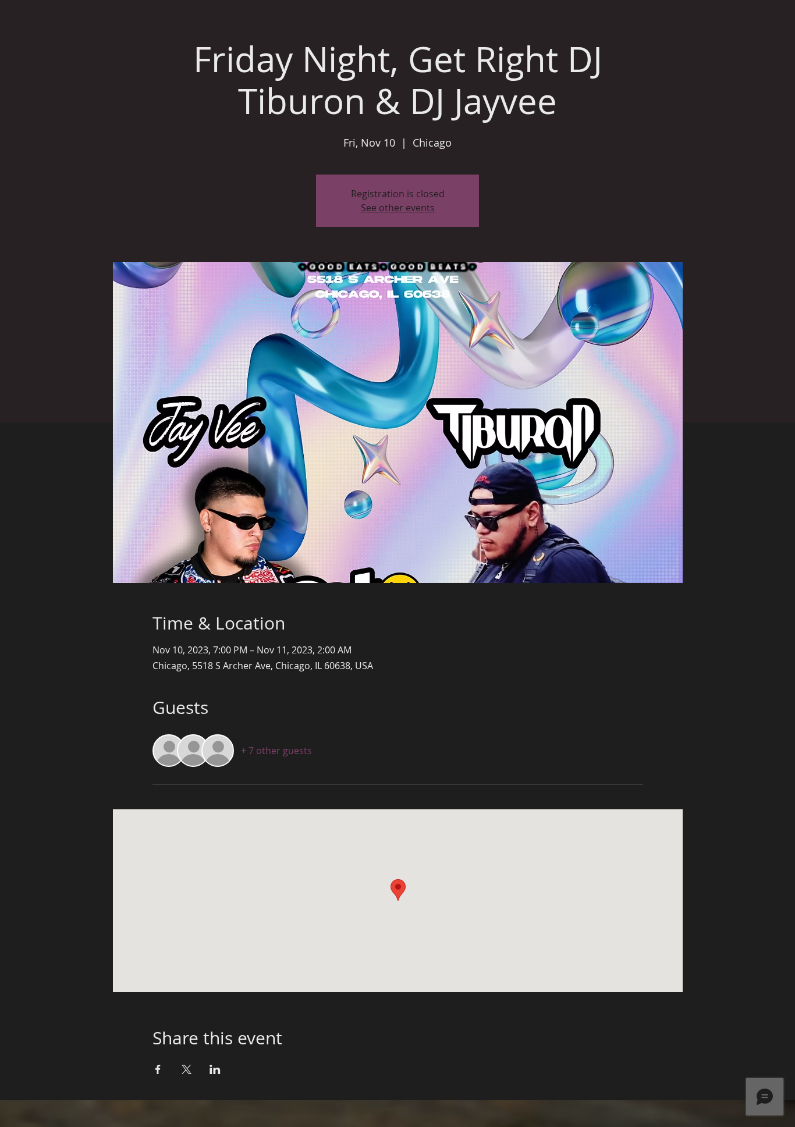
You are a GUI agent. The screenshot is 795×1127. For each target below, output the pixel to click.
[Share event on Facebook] (158, 1069)
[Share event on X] (186, 1069)
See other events (398, 207)
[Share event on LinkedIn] (215, 1069)
